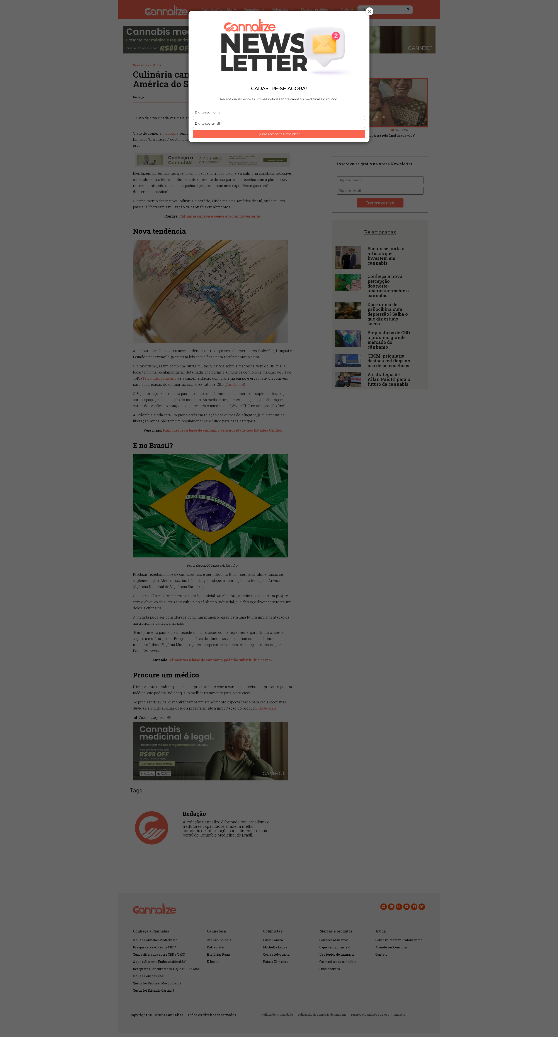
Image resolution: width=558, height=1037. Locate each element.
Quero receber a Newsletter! (279, 134)
